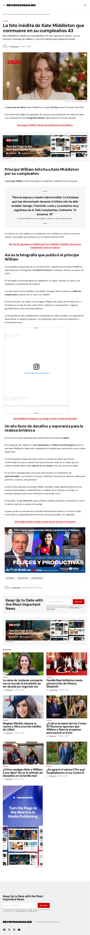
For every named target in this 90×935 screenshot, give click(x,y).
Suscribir (78, 602)
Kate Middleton (23, 578)
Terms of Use (50, 609)
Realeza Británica (37, 578)
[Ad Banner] (45, 146)
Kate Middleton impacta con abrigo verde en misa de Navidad (45, 418)
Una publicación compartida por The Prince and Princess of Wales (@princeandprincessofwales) (36, 405)
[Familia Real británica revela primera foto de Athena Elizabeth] (66, 663)
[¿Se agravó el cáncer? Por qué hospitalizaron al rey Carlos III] (66, 753)
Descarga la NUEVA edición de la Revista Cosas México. (45, 125)
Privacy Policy (74, 607)
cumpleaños (10, 578)
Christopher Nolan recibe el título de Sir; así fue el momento (45, 521)
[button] (4, 5)
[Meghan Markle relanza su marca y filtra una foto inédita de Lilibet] (23, 706)
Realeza (6, 21)
